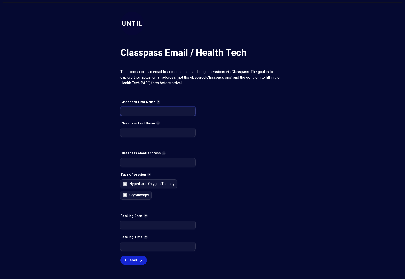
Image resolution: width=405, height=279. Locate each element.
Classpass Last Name (137, 123)
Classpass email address (140, 153)
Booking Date (131, 216)
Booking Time (131, 237)
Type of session (133, 174)
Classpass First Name (137, 102)
